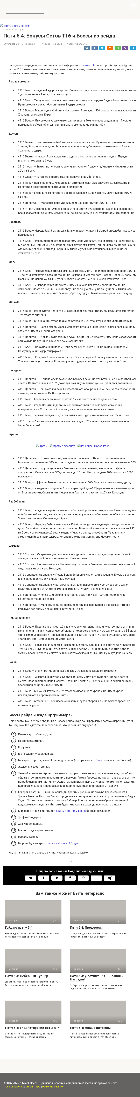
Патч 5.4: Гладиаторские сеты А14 (32, 1028)
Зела (99, 760)
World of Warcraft (13, 1086)
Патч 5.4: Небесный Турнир (26, 976)
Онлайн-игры (33, 1086)
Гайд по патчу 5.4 (18, 928)
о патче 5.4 (87, 65)
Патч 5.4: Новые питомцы (90, 1028)
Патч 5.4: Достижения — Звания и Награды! (96, 977)
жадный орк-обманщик (70, 810)
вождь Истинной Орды (63, 843)
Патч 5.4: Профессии (86, 928)
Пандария (56, 43)
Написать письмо (52, 1086)
